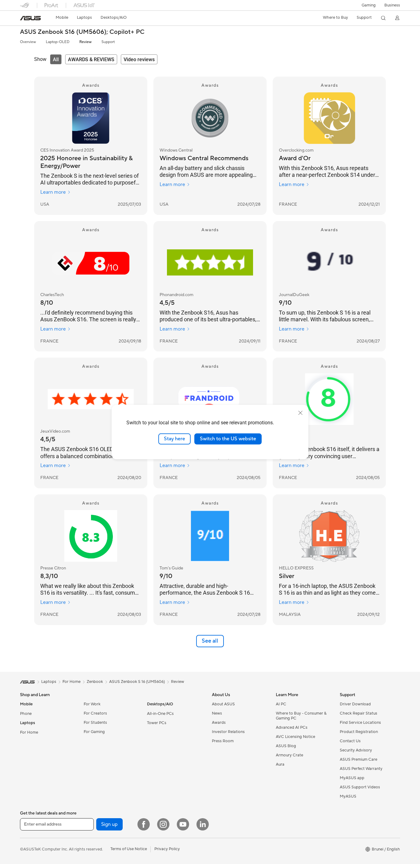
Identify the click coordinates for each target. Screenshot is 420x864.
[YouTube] (183, 824)
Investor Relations (228, 731)
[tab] (55, 59)
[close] (300, 412)
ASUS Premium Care (358, 759)
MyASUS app (352, 777)
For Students (95, 722)
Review (85, 42)
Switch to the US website (228, 439)
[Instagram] (163, 824)
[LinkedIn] (202, 824)
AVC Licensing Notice (295, 736)
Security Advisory (356, 750)
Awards (219, 722)
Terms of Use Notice (128, 848)
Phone (26, 713)
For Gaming (94, 731)
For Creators (95, 713)
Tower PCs (156, 722)
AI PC (281, 704)
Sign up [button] (109, 824)
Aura (280, 764)
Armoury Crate (289, 755)
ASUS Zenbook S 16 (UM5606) (137, 681)
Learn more (53, 192)
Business (392, 5)
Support (108, 42)
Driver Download (355, 704)
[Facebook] (143, 824)
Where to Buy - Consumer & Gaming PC (301, 716)
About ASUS (223, 704)
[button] (369, 5)
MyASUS (348, 796)
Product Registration (359, 731)
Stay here (174, 439)
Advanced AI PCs (291, 727)
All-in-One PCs (160, 713)
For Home (29, 732)
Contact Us (350, 741)
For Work (92, 704)
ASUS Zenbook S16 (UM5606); (82, 32)
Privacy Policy (167, 848)
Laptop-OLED (57, 42)
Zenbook (95, 681)
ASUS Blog (286, 745)
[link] (30, 18)
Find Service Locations (360, 722)
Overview (28, 42)
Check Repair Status (358, 713)
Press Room (223, 741)
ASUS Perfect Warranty (361, 768)
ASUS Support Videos (360, 787)
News (217, 713)
